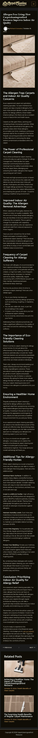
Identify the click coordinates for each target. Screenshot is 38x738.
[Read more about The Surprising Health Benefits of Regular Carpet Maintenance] (19, 703)
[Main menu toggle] (33, 4)
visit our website (28, 631)
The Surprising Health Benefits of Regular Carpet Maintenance (18, 715)
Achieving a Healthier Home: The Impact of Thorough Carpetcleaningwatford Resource (19, 682)
